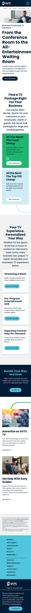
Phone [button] (9, 549)
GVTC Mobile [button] (11, 542)
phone (5, 520)
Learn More (6, 450)
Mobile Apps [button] (11, 555)
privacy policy (16, 604)
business (11, 522)
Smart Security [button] (12, 545)
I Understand (15, 609)
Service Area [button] (11, 569)
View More (5, 499)
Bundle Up (15, 390)
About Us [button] (10, 560)
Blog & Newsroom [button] (13, 563)
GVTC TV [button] (10, 551)
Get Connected (10, 79)
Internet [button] (10, 539)
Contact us (14, 526)
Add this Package (12, 286)
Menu (28, 4)
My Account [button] (11, 575)
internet (18, 519)
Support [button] (10, 566)
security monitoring (18, 520)
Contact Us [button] (11, 572)
